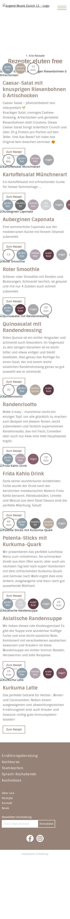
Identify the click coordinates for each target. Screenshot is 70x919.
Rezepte (7, 798)
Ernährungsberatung (20, 755)
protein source (20, 68)
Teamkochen (12, 768)
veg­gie (48, 159)
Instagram (40, 838)
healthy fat (20, 205)
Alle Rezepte (37, 56)
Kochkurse (11, 762)
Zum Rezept (14, 152)
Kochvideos (11, 780)
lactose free (35, 160)
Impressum (29, 854)
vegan (33, 459)
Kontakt (7, 803)
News (5, 808)
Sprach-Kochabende (19, 774)
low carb (45, 205)
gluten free (7, 68)
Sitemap (43, 854)
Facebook (30, 838)
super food (48, 255)
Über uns (8, 793)
